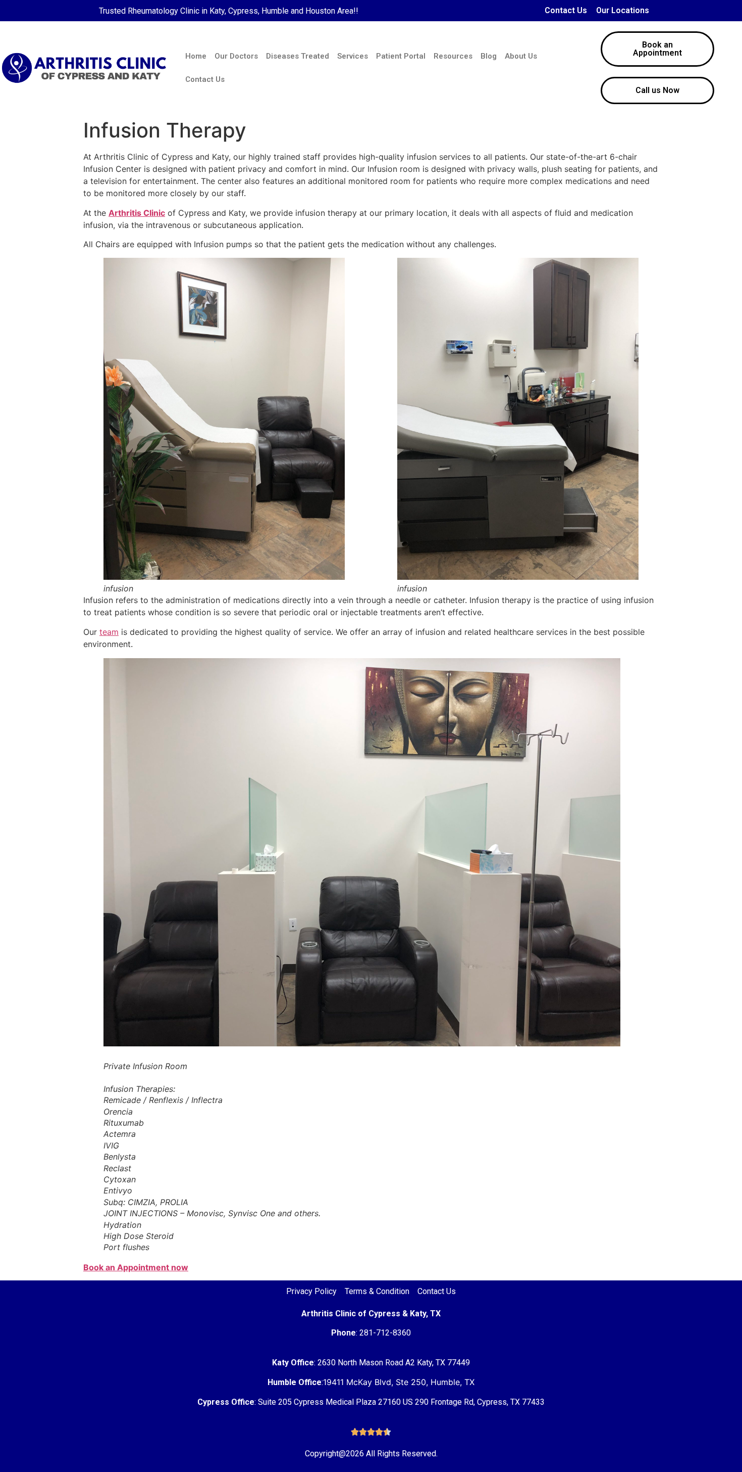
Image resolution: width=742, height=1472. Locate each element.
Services (352, 56)
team (109, 632)
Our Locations (622, 10)
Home (195, 56)
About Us (521, 56)
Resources (453, 56)
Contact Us (566, 10)
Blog (489, 56)
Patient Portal (401, 56)
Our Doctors (236, 56)
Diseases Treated (297, 56)
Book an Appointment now (135, 1267)
